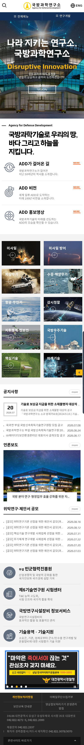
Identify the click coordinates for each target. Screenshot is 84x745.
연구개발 (65, 16)
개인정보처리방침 (22, 697)
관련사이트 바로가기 (20, 740)
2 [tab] (12, 687)
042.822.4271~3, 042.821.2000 (25, 720)
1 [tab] (7, 687)
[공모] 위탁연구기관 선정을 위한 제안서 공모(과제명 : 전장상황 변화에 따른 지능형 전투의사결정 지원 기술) (35, 551)
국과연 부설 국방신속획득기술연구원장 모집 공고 (34, 425)
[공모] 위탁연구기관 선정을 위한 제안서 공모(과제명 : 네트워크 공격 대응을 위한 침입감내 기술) (35, 545)
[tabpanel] (42, 65)
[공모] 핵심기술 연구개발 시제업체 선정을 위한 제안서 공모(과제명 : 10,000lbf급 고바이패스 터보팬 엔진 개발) (35, 533)
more (75, 392)
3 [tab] (17, 687)
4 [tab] (21, 687)
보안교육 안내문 (22, 706)
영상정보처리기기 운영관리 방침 (61, 706)
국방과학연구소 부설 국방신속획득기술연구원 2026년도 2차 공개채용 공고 (35, 430)
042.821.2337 (26, 727)
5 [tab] (26, 687)
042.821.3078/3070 (60, 731)
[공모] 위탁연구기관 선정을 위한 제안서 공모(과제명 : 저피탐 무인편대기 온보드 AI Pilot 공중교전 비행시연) (35, 521)
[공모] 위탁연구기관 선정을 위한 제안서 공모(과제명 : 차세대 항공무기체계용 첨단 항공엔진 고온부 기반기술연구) (35, 527)
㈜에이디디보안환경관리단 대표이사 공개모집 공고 (35, 435)
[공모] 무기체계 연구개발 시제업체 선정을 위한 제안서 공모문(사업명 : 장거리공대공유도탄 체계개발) (35, 539)
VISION (42, 89)
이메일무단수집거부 (61, 697)
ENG (79, 6)
